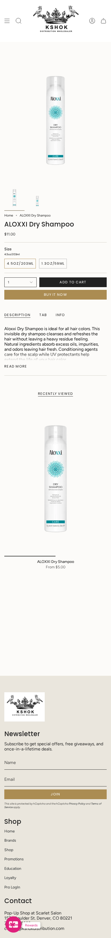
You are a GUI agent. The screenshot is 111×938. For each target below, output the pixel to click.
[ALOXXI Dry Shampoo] (55, 479)
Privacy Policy (77, 803)
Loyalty (10, 877)
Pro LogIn (12, 887)
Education (12, 868)
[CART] (103, 21)
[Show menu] (7, 21)
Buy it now (55, 294)
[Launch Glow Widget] (13, 924)
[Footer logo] (24, 706)
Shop (8, 850)
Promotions (14, 859)
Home (8, 215)
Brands (10, 840)
